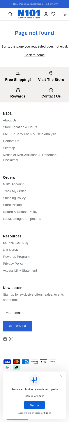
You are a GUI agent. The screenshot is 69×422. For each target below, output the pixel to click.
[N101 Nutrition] (29, 14)
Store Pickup (12, 205)
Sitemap (9, 148)
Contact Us (11, 141)
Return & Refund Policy (20, 212)
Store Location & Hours (20, 127)
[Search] (12, 14)
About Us (10, 120)
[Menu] (4, 14)
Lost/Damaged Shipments (22, 219)
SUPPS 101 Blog (15, 243)
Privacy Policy (13, 263)
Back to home (34, 55)
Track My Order (14, 191)
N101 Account (13, 184)
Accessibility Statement (20, 270)
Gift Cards (10, 250)
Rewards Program (16, 256)
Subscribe (17, 326)
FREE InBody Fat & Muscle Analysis (29, 134)
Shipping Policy (14, 198)
